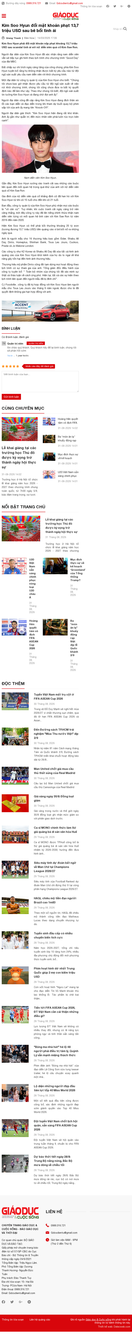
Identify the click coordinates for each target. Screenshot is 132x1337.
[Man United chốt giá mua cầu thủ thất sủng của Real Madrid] (15, 776)
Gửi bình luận (11, 396)
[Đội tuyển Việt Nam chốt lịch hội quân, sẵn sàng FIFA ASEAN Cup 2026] (15, 1128)
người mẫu (16, 238)
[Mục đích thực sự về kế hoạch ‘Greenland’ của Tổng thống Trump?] (49, 457)
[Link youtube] (129, 6)
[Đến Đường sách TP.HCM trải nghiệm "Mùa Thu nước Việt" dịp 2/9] (15, 737)
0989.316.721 (33, 3)
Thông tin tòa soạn (91, 6)
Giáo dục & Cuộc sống (98, 1319)
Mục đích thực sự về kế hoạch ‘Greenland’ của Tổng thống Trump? (77, 570)
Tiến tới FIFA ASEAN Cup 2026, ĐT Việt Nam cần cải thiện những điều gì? (56, 1011)
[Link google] (121, 6)
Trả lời (10, 356)
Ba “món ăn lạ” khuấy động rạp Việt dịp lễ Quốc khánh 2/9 (74, 638)
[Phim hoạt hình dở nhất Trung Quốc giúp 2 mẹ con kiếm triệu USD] (15, 975)
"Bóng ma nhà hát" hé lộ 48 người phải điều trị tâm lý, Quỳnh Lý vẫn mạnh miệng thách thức (56, 1051)
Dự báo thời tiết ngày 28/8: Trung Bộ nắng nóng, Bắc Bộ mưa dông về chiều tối (53, 1160)
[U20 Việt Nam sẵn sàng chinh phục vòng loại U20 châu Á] (49, 474)
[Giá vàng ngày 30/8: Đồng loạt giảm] (15, 803)
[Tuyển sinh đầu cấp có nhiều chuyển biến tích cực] (15, 940)
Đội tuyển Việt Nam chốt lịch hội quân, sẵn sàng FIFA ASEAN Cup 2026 (55, 1125)
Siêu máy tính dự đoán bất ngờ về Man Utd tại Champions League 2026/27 (55, 867)
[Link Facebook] (107, 6)
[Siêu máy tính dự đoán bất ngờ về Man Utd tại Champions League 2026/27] (15, 870)
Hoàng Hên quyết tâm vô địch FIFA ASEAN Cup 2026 (68, 422)
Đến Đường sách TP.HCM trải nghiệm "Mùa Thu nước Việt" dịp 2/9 (56, 733)
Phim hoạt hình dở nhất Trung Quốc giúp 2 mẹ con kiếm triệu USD (54, 972)
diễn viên (74, 54)
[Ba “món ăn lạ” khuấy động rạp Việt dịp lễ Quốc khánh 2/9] (49, 439)
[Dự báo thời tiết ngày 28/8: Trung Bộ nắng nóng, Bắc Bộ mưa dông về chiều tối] (15, 1164)
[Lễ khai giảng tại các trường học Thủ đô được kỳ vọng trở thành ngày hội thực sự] (20, 429)
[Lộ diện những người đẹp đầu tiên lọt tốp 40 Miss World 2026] (15, 1093)
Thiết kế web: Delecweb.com (114, 1326)
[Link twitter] (114, 6)
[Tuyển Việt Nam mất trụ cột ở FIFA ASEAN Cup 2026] (15, 701)
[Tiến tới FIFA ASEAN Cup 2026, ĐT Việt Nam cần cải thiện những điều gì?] (15, 1015)
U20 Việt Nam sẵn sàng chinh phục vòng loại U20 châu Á (32, 578)
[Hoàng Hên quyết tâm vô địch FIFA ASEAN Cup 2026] (49, 421)
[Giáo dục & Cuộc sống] (66, 16)
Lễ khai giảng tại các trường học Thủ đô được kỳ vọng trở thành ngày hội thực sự (19, 457)
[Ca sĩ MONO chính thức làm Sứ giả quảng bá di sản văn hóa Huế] (15, 835)
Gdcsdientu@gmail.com (69, 3)
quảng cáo (48, 229)
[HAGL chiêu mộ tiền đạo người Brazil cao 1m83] (15, 905)
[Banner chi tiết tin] (40, 311)
